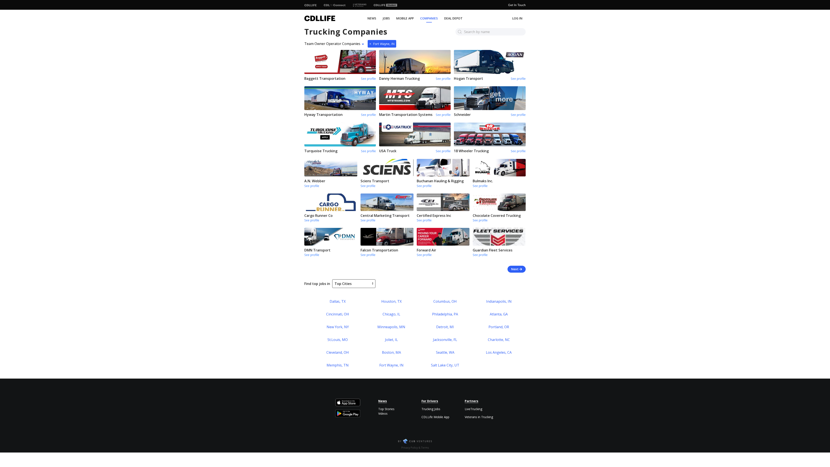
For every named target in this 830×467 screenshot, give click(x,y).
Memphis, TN (338, 365)
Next (515, 269)
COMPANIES (429, 18)
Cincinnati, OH (337, 314)
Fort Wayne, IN (381, 44)
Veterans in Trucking (479, 417)
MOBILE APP (405, 18)
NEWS (371, 18)
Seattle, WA (445, 352)
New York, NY (338, 327)
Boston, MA (391, 352)
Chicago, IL (391, 314)
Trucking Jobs (430, 409)
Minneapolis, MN (391, 327)
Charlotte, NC (499, 339)
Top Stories (386, 409)
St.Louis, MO (337, 339)
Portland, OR (498, 327)
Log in (517, 18)
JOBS (386, 18)
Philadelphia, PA (445, 314)
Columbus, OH (445, 301)
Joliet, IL (391, 339)
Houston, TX (391, 301)
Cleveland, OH (337, 352)
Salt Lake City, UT (445, 365)
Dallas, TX (338, 301)
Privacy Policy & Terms (415, 447)
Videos (383, 413)
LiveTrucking (473, 409)
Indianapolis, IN (499, 301)
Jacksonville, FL (445, 339)
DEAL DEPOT (453, 18)
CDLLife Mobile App (435, 417)
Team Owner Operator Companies (332, 43)
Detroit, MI (445, 327)
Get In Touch (517, 5)
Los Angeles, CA (499, 352)
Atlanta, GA (499, 314)
